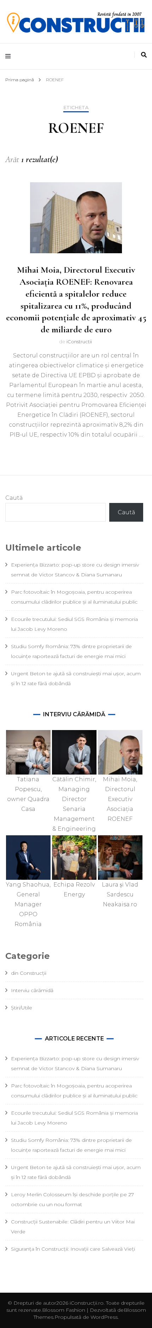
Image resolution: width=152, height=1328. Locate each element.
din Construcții (28, 973)
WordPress (104, 1317)
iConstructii (79, 341)
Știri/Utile (21, 1007)
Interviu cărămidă (32, 990)
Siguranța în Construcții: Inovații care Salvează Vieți (73, 1249)
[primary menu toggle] (9, 56)
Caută (14, 497)
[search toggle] (144, 55)
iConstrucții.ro (87, 1303)
